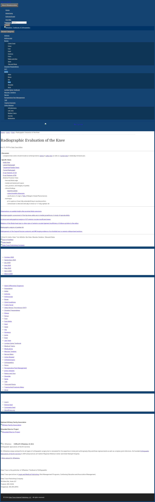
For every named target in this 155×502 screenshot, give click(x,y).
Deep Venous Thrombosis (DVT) (15, 308)
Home (7, 10)
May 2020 (7, 268)
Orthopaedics (9, 362)
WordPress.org (9, 410)
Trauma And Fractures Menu (14, 387)
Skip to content (6, 2)
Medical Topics (12, 113)
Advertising (9, 13)
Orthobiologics (12, 108)
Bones (6, 41)
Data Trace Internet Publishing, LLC (20, 497)
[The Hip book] (77, 124)
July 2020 (7, 263)
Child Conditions (10, 302)
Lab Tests (11, 110)
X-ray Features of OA (10, 173)
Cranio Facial (11, 43)
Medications (11, 118)
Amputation (8, 288)
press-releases (9, 371)
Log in (6, 402)
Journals (10, 116)
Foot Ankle (8, 321)
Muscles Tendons (10, 92)
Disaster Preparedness (11, 67)
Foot (9, 48)
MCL (24, 196)
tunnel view (64, 156)
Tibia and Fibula (12, 64)
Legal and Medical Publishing (28, 474)
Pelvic (9, 56)
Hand (9, 51)
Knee (9, 82)
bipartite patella (12, 191)
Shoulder (10, 85)
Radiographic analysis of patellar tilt (12, 227)
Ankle (9, 74)
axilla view (49, 156)
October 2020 (9, 257)
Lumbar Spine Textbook (12, 90)
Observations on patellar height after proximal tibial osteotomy (21, 211)
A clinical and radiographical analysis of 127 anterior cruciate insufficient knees (26, 219)
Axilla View (6, 162)
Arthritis (6, 36)
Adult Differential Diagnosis (14, 286)
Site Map (8, 20)
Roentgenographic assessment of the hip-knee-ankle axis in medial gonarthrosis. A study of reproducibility (35, 215)
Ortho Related (8, 105)
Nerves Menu (8, 354)
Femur (9, 46)
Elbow (9, 77)
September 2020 (10, 260)
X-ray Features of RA (9, 175)
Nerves (6, 95)
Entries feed (8, 405)
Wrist (9, 87)
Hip (9, 79)
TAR (5, 100)
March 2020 (8, 274)
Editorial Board (10, 16)
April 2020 (8, 271)
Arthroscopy (8, 38)
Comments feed (9, 407)
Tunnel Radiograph (9, 170)
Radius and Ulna (12, 59)
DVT (5, 69)
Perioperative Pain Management (14, 98)
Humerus (10, 54)
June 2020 (7, 265)
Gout (6, 324)
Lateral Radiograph (9, 165)
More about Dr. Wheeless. (11, 458)
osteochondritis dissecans (15, 193)
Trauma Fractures (10, 103)
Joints (6, 72)
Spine (9, 61)
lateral (42, 156)
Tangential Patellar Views (11, 167)
